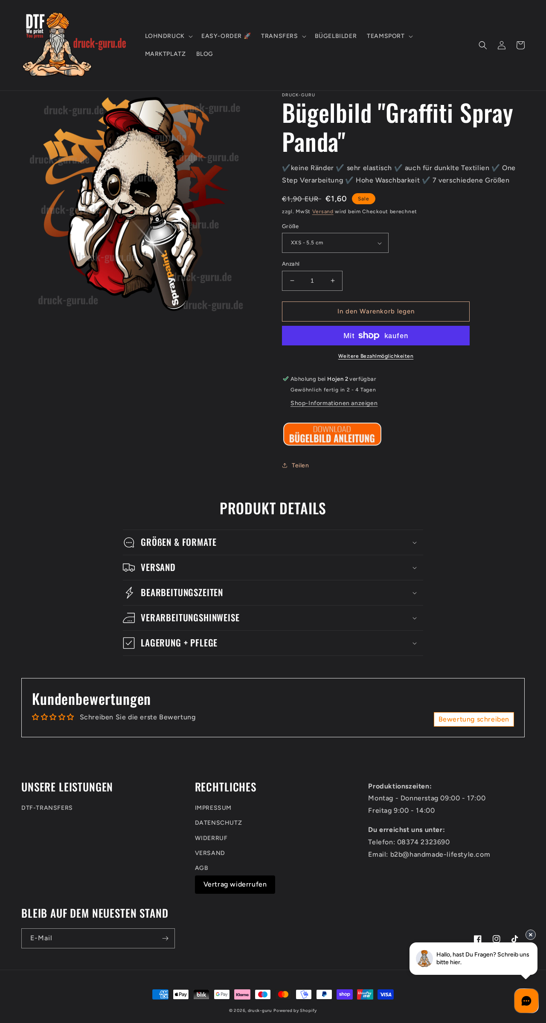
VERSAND (210, 853)
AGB (202, 868)
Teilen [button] (300, 465)
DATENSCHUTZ (218, 822)
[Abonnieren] (165, 938)
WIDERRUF (211, 838)
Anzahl (290, 264)
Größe (290, 226)
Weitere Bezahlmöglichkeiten (376, 356)
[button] (168, 36)
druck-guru (260, 1010)
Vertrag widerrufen (235, 884)
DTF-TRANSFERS (47, 807)
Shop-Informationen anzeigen (334, 403)
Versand (323, 211)
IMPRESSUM (213, 807)
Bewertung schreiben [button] (474, 719)
